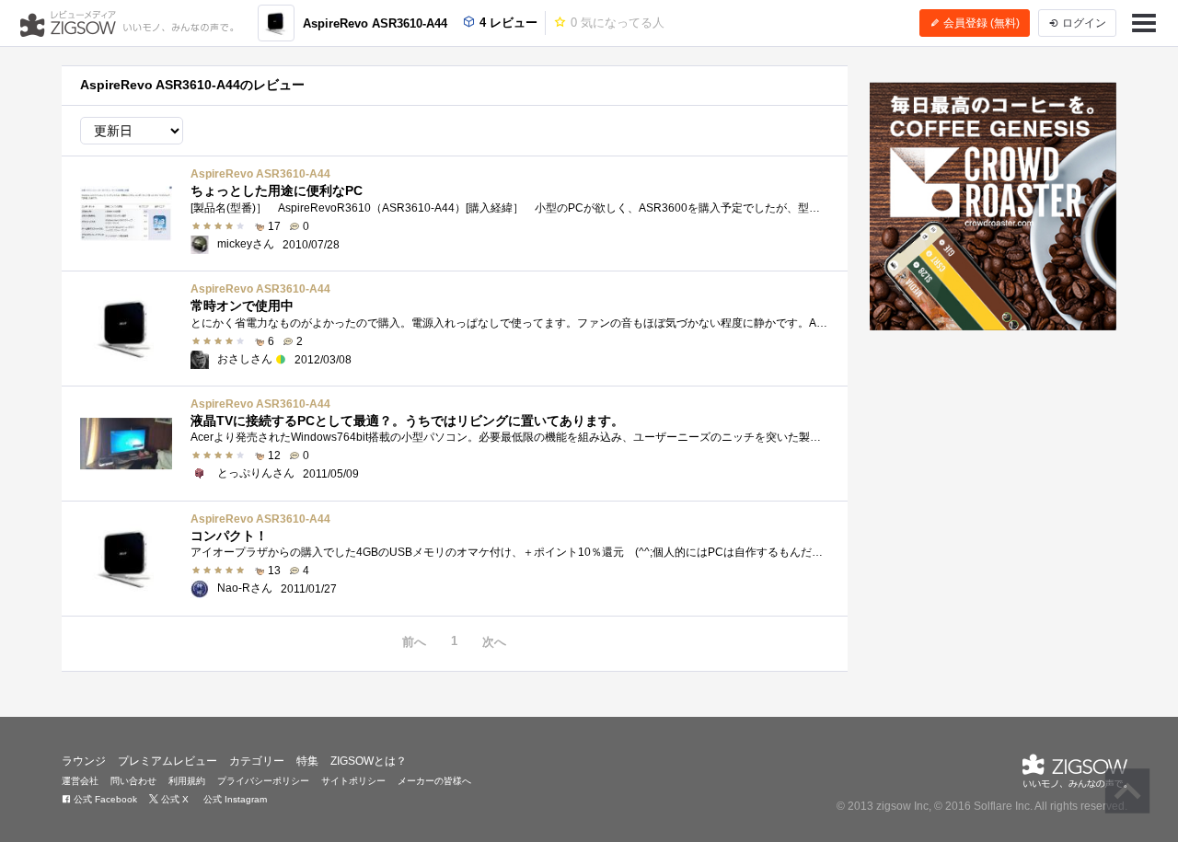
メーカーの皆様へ (434, 781)
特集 (307, 761)
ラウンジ (84, 761)
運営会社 (80, 781)
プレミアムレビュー (167, 761)
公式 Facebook (104, 799)
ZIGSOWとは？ (368, 761)
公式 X (173, 799)
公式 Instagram (234, 799)
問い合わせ (133, 781)
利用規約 (186, 781)
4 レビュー (506, 22)
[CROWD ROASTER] (993, 206)
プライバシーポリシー (263, 781)
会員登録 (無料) (980, 23)
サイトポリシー (353, 781)
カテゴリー (256, 761)
